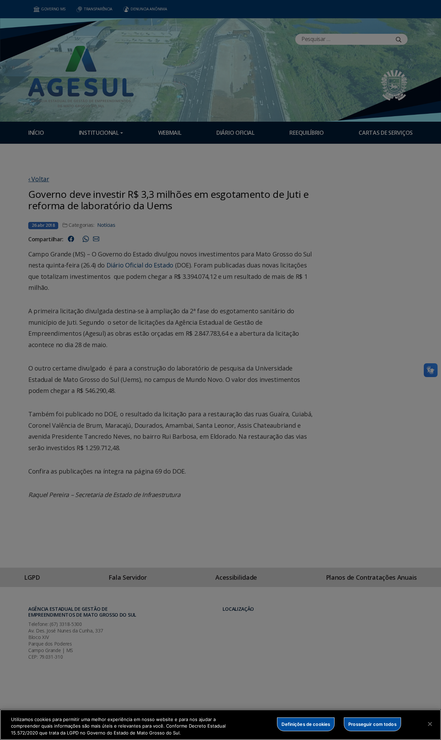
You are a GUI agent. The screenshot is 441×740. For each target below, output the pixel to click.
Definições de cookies (305, 724)
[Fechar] (430, 723)
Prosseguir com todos (372, 724)
